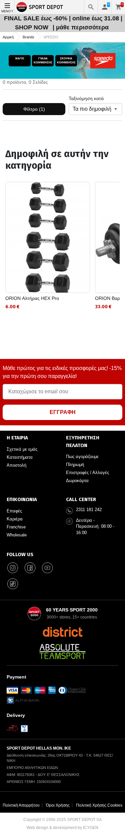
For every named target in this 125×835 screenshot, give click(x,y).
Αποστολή (16, 465)
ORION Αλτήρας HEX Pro (32, 298)
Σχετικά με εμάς (22, 449)
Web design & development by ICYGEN (62, 827)
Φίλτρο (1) (34, 109)
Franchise (16, 526)
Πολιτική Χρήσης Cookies (99, 805)
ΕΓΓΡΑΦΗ (63, 412)
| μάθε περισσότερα (81, 27)
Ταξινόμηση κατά (86, 98)
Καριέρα (15, 518)
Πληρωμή (75, 464)
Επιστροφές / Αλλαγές (87, 472)
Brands (28, 37)
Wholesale (17, 534)
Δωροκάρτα (77, 480)
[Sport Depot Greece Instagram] (13, 568)
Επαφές (14, 510)
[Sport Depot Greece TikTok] (13, 584)
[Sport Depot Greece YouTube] (47, 568)
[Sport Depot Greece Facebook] (30, 568)
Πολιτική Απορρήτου (21, 805)
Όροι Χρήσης (58, 805)
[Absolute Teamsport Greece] (62, 651)
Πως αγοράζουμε (82, 456)
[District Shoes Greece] (62, 632)
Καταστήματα (20, 457)
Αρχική (8, 37)
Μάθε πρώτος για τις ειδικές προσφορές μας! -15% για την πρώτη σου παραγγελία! (62, 372)
